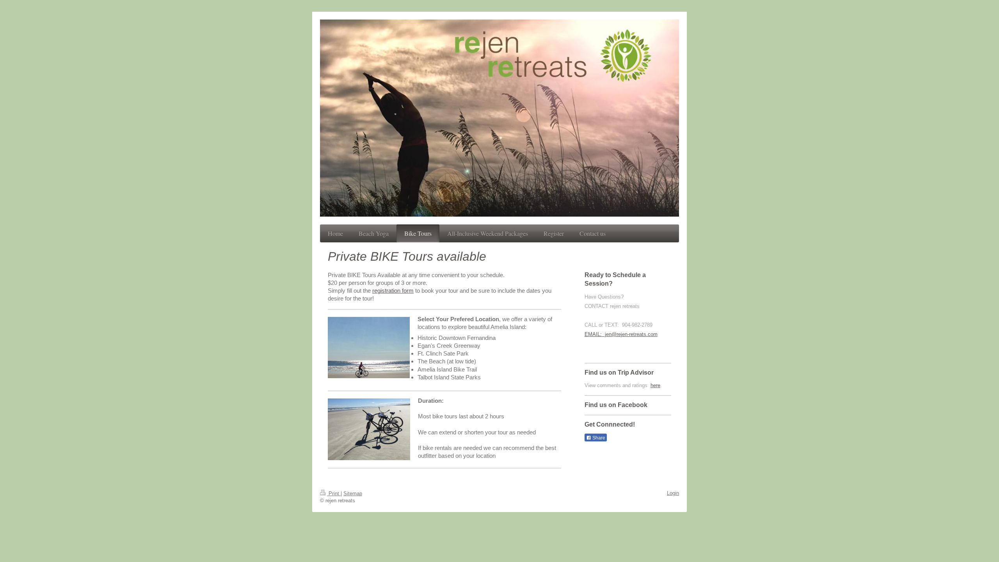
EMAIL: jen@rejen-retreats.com (621, 334)
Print (334, 493)
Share (598, 438)
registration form (393, 290)
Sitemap (352, 493)
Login (673, 493)
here (655, 385)
